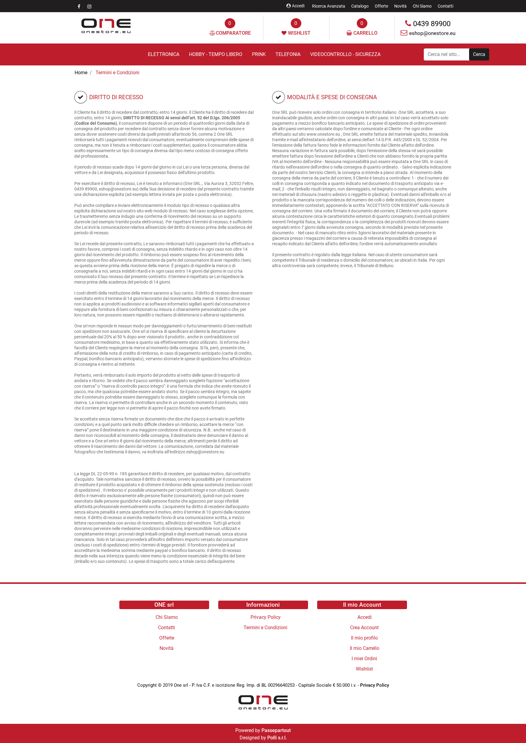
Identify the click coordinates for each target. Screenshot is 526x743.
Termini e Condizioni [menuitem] (265, 627)
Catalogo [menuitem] (360, 6)
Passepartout (276, 730)
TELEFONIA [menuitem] (287, 54)
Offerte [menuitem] (381, 6)
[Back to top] (509, 726)
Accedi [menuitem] (364, 617)
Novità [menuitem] (400, 6)
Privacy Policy (374, 685)
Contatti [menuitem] (445, 6)
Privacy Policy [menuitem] (266, 617)
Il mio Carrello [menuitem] (364, 648)
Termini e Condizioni (117, 72)
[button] (479, 54)
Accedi (298, 5)
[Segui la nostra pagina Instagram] (89, 6)
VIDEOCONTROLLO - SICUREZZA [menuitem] (345, 54)
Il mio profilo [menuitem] (364, 638)
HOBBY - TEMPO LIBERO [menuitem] (215, 54)
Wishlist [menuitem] (364, 669)
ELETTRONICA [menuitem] (163, 54)
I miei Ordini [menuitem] (364, 658)
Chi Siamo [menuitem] (422, 6)
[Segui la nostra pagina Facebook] (79, 6)
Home (81, 72)
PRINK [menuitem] (259, 54)
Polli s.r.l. (277, 738)
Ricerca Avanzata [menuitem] (328, 6)
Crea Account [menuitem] (364, 627)
